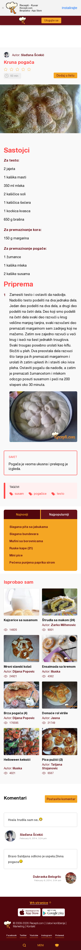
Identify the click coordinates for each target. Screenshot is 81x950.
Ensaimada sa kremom (59, 656)
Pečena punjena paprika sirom (32, 562)
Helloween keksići (21, 751)
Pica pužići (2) (59, 751)
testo (60, 493)
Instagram (46, 935)
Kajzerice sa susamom (21, 610)
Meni (40, 945)
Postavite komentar (61, 799)
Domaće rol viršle (59, 703)
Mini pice (16, 555)
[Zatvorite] (3, 8)
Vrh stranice (39, 902)
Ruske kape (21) (21, 548)
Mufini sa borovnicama (26, 541)
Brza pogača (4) (21, 703)
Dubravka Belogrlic (47, 876)
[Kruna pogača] (43, 416)
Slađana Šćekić (32, 55)
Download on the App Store (29, 912)
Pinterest (59, 935)
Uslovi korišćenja (55, 923)
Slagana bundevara (23, 534)
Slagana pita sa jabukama (28, 526)
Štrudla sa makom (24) (59, 610)
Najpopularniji (59, 514)
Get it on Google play (53, 912)
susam (19, 493)
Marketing (18, 926)
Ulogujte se (51, 20)
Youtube (34, 935)
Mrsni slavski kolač (21, 656)
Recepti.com (7, 924)
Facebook (11, 935)
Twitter (23, 935)
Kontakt (31, 926)
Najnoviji (22, 514)
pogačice (40, 493)
